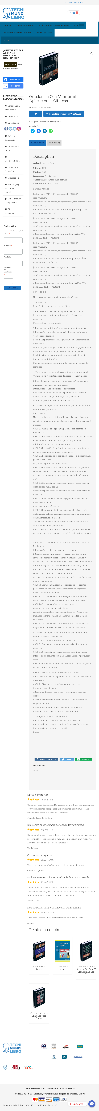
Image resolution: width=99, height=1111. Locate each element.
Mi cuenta (68, 2)
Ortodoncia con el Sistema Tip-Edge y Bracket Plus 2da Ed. (86, 970)
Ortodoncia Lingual (62, 968)
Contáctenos (78, 2)
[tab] (37, 143)
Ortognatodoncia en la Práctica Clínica (39, 1016)
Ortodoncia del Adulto (39, 968)
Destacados (13, 116)
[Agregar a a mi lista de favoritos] (35, 114)
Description (37, 143)
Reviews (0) (54, 143)
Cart (71, 12)
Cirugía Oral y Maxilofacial (12, 108)
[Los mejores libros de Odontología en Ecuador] (13, 13)
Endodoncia (13, 123)
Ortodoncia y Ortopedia (50, 121)
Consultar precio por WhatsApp (64, 113)
